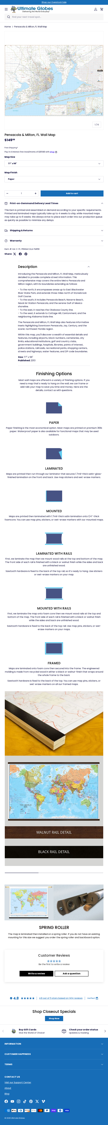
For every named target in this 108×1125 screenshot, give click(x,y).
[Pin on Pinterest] (26, 254)
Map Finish (10, 172)
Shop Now (54, 1018)
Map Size (9, 157)
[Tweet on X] (14, 254)
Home (7, 27)
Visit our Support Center (17, 1082)
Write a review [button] (36, 973)
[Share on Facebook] (20, 254)
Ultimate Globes (18, 1118)
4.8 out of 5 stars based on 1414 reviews (61, 998)
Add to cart (72, 193)
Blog (6, 1093)
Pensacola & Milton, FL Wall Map (30, 27)
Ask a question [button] (71, 973)
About (7, 1088)
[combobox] (54, 17)
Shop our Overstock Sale (54, 2)
